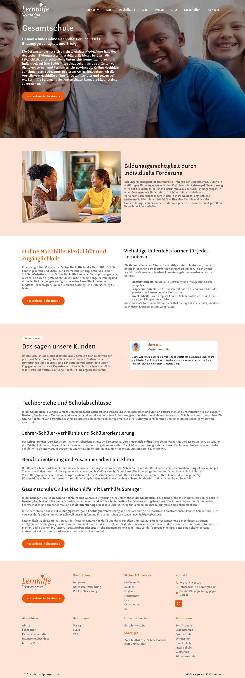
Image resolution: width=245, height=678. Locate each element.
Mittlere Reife (31, 643)
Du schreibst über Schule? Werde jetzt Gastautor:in (145, 642)
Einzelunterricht (134, 625)
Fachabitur (29, 629)
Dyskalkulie (127, 9)
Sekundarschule (185, 656)
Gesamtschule (184, 629)
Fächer (90, 9)
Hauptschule (183, 643)
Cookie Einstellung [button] (85, 591)
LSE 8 (76, 629)
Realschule (182, 652)
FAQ (174, 9)
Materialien (192, 9)
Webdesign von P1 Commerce (204, 674)
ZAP (75, 634)
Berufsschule (183, 625)
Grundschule (183, 634)
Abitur (26, 625)
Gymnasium (182, 638)
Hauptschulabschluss (35, 638)
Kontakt (213, 9)
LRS (109, 9)
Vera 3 (77, 625)
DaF (145, 9)
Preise (159, 9)
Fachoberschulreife (34, 634)
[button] (126, 352)
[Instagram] (178, 603)
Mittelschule (183, 647)
